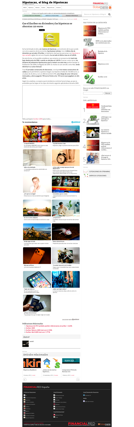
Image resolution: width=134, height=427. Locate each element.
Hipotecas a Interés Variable (43, 19)
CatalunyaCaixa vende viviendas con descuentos (106, 109)
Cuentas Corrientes (29, 415)
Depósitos (27, 400)
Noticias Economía (59, 395)
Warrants (57, 404)
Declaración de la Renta (60, 402)
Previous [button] (24, 380)
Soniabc (56, 375)
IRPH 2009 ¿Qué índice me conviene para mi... (103, 42)
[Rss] (110, 8)
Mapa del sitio (50, 7)
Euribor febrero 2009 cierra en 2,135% (39, 330)
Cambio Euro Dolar (59, 409)
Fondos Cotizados (29, 402)
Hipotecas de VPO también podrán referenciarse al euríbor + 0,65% (49, 326)
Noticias (37, 7)
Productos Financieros (30, 397)
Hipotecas (31, 7)
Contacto (58, 7)
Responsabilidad (39, 423)
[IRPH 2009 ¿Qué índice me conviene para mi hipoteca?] (88, 42)
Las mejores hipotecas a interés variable (106, 131)
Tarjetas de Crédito (29, 413)
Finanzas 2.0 (88, 395)
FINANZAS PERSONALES (72, 15)
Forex (56, 417)
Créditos (27, 406)
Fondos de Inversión (30, 404)
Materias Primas (59, 415)
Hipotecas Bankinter (30, 370)
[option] (32, 367)
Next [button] (77, 380)
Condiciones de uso (29, 423)
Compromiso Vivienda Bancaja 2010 (69, 371)
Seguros (27, 411)
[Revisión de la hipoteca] (89, 54)
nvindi (75, 19)
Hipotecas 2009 (103, 64)
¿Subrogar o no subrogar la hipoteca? (106, 119)
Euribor (43, 7)
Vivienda (57, 400)
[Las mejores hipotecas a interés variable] (92, 132)
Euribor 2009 (38, 119)
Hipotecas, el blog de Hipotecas (45, 2)
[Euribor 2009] (89, 79)
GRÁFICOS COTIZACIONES (52, 15)
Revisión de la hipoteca (102, 52)
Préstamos (27, 408)
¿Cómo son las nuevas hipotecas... (49, 371)
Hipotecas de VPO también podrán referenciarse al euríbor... (104, 31)
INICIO (25, 7)
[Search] (109, 14)
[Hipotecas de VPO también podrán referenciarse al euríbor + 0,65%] (89, 31)
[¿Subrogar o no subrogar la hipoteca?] (92, 119)
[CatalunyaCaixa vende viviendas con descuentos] (92, 106)
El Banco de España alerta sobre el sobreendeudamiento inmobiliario (53, 13)
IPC (26, 395)
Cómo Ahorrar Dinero (60, 406)
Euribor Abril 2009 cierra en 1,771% (38, 332)
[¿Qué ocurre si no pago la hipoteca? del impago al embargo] (92, 158)
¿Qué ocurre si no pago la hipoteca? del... (106, 157)
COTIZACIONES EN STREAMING (32, 15)
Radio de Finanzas (89, 401)
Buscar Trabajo (58, 397)
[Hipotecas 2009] (89, 67)
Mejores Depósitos (29, 417)
